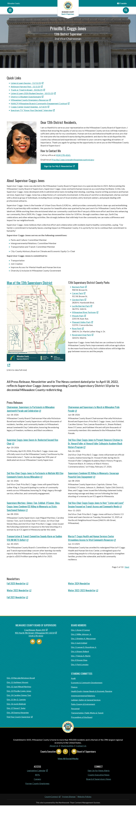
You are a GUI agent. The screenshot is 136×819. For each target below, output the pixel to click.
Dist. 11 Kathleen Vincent (17, 682)
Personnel (75, 708)
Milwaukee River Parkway (84, 312)
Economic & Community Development (86, 682)
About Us (54, 745)
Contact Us (81, 745)
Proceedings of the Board (81, 717)
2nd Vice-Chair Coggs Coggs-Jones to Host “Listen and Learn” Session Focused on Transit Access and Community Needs (96, 504)
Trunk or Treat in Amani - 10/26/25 (27, 90)
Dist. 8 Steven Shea (79, 660)
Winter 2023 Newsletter (18, 590)
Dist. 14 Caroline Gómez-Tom (19, 695)
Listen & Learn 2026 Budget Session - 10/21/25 (32, 93)
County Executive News (98, 774)
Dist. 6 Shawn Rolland (80, 651)
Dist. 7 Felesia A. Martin (80, 656)
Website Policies (84, 796)
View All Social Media (68, 758)
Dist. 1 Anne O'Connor (80, 630)
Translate (123, 3)
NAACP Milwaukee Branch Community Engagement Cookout (39, 103)
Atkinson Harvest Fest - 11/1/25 (25, 86)
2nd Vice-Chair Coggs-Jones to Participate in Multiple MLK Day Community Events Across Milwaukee (35, 474)
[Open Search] (126, 10)
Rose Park (76, 328)
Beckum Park (78, 287)
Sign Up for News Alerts (99, 770)
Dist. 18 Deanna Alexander (18, 712)
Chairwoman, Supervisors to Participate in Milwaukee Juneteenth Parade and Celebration (31, 408)
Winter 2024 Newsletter (79, 583)
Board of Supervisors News (98, 779)
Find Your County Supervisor (18, 717)
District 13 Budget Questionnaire (26, 96)
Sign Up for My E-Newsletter (58, 166)
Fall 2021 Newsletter (16, 597)
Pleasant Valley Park (81, 322)
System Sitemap (69, 796)
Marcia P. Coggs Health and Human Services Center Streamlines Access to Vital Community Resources (91, 538)
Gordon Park (78, 299)
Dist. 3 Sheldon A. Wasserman (83, 638)
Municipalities (67, 745)
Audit (73, 678)
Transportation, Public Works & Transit (87, 713)
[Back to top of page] (130, 812)
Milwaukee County (13, 3)
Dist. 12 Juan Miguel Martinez (19, 686)
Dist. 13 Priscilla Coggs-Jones (19, 691)
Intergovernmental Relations (83, 695)
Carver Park (77, 293)
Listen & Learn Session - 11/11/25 (26, 83)
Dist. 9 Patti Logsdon (79, 664)
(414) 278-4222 (36, 635)
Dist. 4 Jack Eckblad (79, 643)
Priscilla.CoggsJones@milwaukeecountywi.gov (72, 159)
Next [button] (127, 567)
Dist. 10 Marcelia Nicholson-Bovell (21, 678)
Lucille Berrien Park (81, 306)
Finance (74, 687)
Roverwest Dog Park (81, 334)
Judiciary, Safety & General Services (86, 700)
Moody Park (78, 315)
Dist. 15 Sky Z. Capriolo (16, 699)
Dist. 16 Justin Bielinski (16, 704)
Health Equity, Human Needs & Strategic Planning (91, 691)
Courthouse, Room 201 (34, 630)
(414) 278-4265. (63, 155)
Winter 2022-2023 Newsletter (81, 590)
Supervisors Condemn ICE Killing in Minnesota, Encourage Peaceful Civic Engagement (93, 474)
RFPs (37, 774)
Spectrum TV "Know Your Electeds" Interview (31, 110)
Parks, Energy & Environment (83, 704)
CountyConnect (51, 796)
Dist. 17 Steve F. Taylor (16, 708)
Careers (37, 779)
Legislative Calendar (36, 770)
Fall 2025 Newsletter (16, 583)
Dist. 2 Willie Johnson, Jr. (81, 634)
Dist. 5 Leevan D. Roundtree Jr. (83, 647)
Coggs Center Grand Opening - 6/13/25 (29, 106)
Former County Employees (37, 783)
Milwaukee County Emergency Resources (29, 100)
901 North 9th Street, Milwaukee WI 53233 (34, 632)
